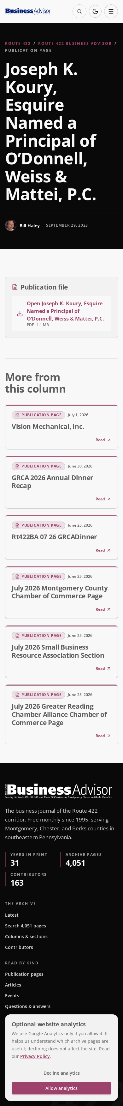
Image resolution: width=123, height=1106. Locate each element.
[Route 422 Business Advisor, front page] (27, 11)
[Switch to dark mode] (95, 11)
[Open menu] (111, 11)
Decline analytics (62, 1073)
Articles (13, 985)
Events (12, 996)
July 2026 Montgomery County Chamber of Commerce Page (60, 592)
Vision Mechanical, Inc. (48, 426)
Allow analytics (61, 1088)
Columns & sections (26, 936)
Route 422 (18, 43)
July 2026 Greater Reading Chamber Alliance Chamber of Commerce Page (59, 714)
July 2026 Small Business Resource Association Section (58, 651)
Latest (12, 915)
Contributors (19, 947)
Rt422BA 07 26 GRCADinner (54, 536)
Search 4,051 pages (25, 926)
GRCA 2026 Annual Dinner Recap (52, 481)
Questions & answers (27, 1006)
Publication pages (24, 974)
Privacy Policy (35, 1056)
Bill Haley (30, 226)
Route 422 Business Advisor (75, 43)
